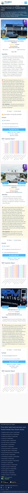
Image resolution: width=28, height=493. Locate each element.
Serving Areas (22, 49)
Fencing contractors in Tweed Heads (9, 448)
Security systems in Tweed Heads (9, 468)
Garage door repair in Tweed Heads (9, 450)
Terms (7, 489)
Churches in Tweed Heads (7, 438)
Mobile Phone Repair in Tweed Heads (10, 436)
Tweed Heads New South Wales (12, 429)
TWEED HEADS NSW (10, 6)
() (17, 44)
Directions (6, 49)
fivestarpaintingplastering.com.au (11, 126)
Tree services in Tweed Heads (8, 472)
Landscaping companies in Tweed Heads (10, 456)
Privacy (3, 489)
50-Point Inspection (20, 13)
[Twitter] (3, 487)
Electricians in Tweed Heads (8, 446)
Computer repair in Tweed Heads (9, 440)
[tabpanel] (14, 28)
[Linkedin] (11, 487)
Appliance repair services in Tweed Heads (10, 432)
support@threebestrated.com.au (11, 485)
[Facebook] (1, 487)
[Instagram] (6, 487)
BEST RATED (3, 6)
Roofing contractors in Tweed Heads (9, 464)
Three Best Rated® (13, 491)
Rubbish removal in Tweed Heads (9, 466)
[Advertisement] (14, 409)
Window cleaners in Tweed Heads (9, 474)
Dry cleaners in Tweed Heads (8, 444)
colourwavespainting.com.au (11, 252)
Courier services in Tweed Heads (9, 442)
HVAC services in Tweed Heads (8, 454)
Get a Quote (7, 120)
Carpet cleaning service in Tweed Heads (10, 434)
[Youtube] (8, 487)
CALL (6, 38)
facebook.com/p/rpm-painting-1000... (12, 359)
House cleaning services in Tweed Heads (10, 452)
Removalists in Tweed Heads (8, 458)
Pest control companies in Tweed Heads (10, 460)
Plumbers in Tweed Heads (7, 462)
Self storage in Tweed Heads (8, 470)
